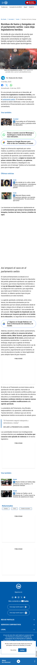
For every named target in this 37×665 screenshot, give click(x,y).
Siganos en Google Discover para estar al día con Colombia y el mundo (20, 142)
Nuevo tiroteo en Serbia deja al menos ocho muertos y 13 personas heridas (24, 483)
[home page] (18, 586)
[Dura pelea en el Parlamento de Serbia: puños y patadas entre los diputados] (6, 121)
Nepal (25, 7)
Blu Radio (3, 19)
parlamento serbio (9, 99)
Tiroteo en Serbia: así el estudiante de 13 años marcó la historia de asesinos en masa (24, 495)
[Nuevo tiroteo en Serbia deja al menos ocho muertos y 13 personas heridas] (6, 482)
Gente (17, 19)
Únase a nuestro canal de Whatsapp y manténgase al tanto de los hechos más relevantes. (20, 135)
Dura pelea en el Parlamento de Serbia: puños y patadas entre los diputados (24, 123)
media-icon (18, 661)
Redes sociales (25, 508)
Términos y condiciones (15, 637)
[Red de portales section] (34, 620)
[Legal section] (34, 629)
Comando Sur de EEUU (15, 7)
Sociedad (11, 19)
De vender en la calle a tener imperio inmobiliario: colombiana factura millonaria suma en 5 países (24, 185)
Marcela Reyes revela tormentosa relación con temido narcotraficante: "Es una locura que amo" (24, 198)
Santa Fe (31, 7)
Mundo (15, 479)
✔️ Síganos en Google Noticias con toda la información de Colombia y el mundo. (20, 324)
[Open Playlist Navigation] (34, 661)
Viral (14, 508)
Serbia (6, 508)
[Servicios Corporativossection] (34, 625)
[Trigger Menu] (2, 2)
